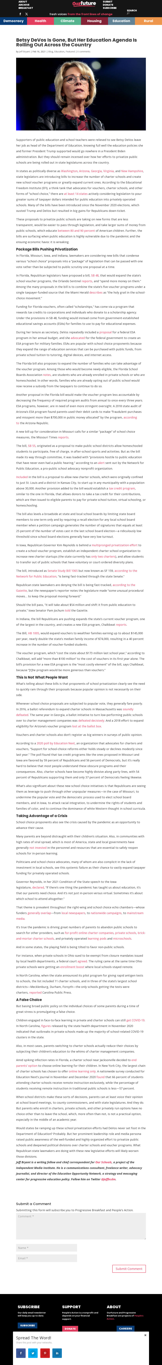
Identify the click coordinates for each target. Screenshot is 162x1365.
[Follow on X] (26, 14)
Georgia (96, 171)
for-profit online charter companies (89, 933)
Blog (50, 51)
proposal (105, 332)
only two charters (103, 556)
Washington (69, 171)
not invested (38, 848)
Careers (125, 1328)
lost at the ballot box (86, 726)
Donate (70, 1329)
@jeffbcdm (108, 1179)
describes (96, 292)
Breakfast (26, 8)
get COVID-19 (135, 1020)
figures (46, 1026)
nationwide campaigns (106, 913)
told (67, 610)
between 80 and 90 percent (76, 230)
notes (47, 375)
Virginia (108, 171)
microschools (122, 938)
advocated (78, 338)
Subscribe (110, 8)
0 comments (83, 51)
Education (59, 51)
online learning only (82, 1071)
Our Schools (103, 1162)
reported (35, 992)
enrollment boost (72, 967)
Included (22, 477)
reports (87, 281)
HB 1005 (33, 633)
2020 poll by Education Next (56, 743)
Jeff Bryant (24, 51)
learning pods (97, 938)
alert (101, 463)
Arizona (84, 171)
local (65, 913)
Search (132, 10)
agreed (82, 961)
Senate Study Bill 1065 (63, 571)
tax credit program (122, 488)
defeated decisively (91, 720)
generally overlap (39, 913)
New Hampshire (132, 171)
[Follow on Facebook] (20, 14)
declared (38, 887)
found (101, 1077)
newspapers (77, 913)
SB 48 (95, 275)
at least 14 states (76, 194)
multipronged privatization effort (114, 545)
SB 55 (31, 446)
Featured (70, 51)
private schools (125, 933)
